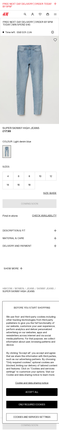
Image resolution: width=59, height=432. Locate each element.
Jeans (30, 288)
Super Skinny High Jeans (19, 291)
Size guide (49, 193)
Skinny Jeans (45, 288)
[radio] (7, 152)
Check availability (44, 215)
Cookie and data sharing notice (31, 383)
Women (19, 288)
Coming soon (29, 203)
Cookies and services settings (32, 417)
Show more (11, 268)
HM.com (7, 288)
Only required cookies (32, 404)
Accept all (31, 392)
